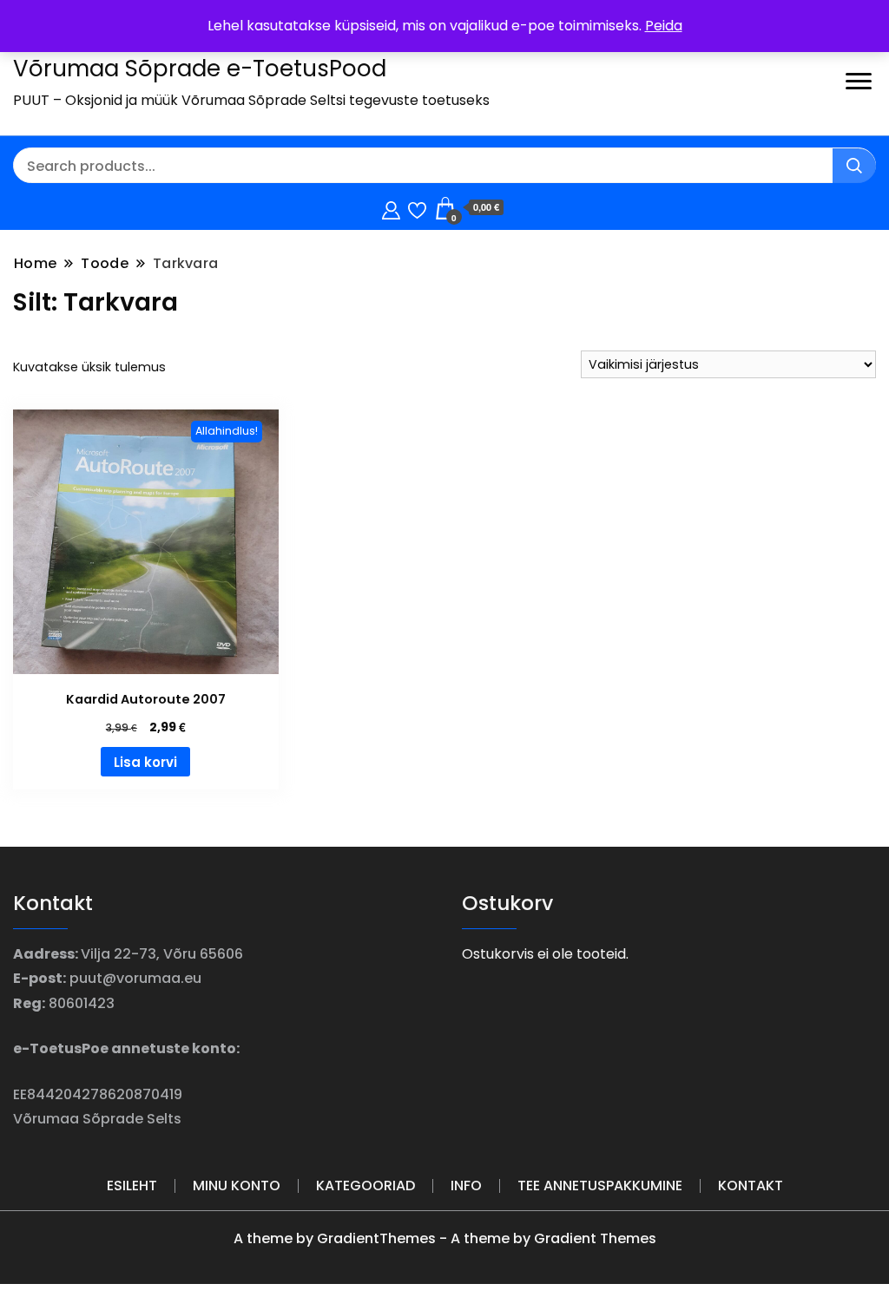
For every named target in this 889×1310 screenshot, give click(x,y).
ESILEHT (132, 1185)
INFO (466, 1185)
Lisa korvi (145, 762)
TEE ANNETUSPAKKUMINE (599, 1185)
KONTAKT (750, 1185)
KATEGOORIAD (365, 1185)
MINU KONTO (236, 1185)
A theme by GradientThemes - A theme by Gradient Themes (445, 1238)
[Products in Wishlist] (417, 208)
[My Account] (391, 208)
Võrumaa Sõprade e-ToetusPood (199, 68)
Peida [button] (663, 26)
